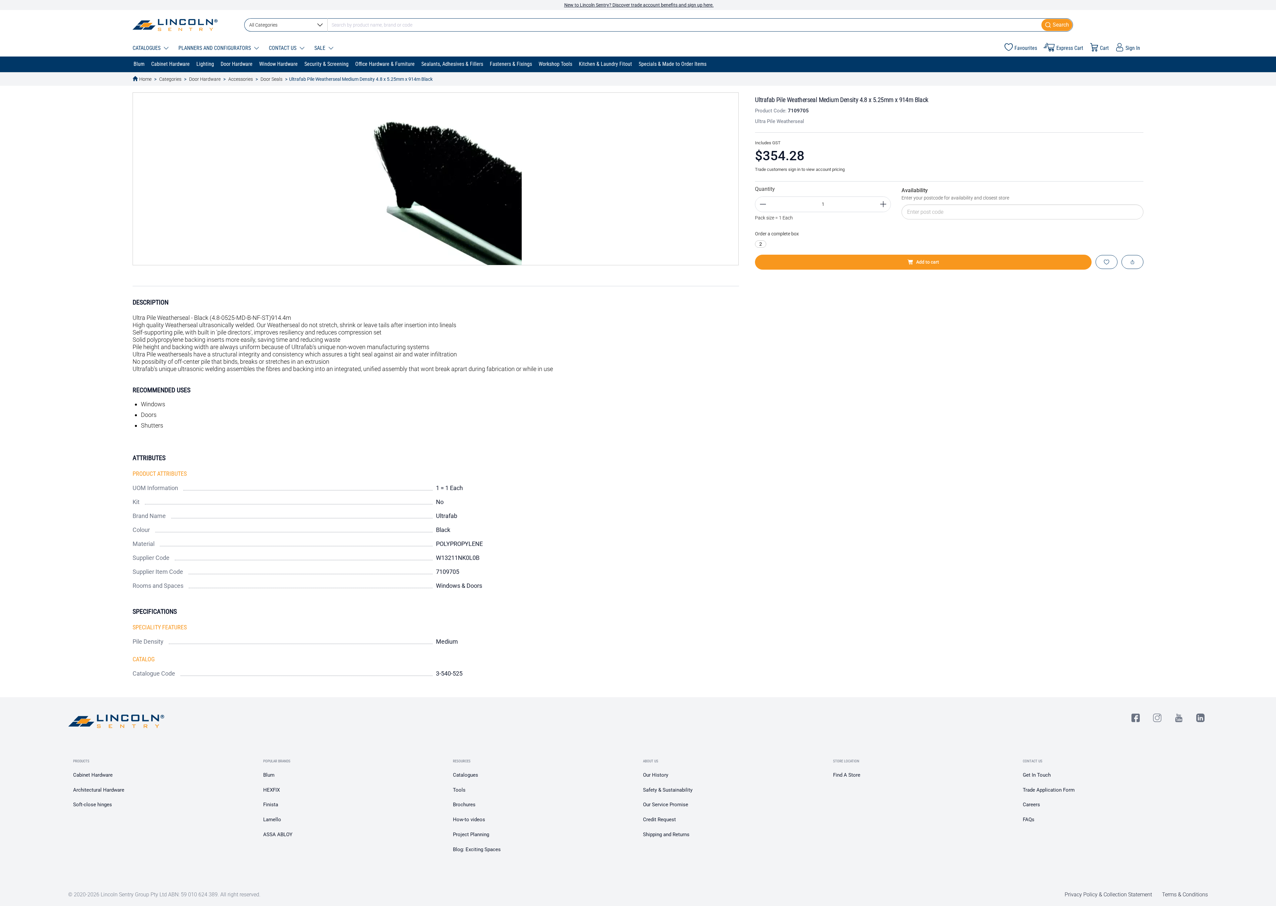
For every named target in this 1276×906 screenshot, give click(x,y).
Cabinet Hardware (93, 775)
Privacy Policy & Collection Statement (1108, 894)
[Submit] (1057, 25)
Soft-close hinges (92, 805)
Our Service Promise (665, 805)
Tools (459, 790)
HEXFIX (271, 790)
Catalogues (465, 775)
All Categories (263, 25)
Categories (170, 79)
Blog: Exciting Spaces (477, 849)
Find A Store (846, 775)
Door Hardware (205, 79)
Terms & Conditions (1185, 894)
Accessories (240, 79)
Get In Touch (1037, 775)
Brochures (464, 805)
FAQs (1028, 820)
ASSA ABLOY (277, 835)
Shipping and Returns (666, 835)
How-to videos (469, 820)
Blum (268, 775)
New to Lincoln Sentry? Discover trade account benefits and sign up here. (639, 5)
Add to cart (927, 262)
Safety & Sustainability (667, 790)
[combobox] (658, 25)
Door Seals (271, 79)
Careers (1031, 805)
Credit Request (659, 820)
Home (145, 79)
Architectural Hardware (98, 790)
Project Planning (471, 835)
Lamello (272, 820)
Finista (270, 805)
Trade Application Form (1049, 790)
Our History (655, 775)
